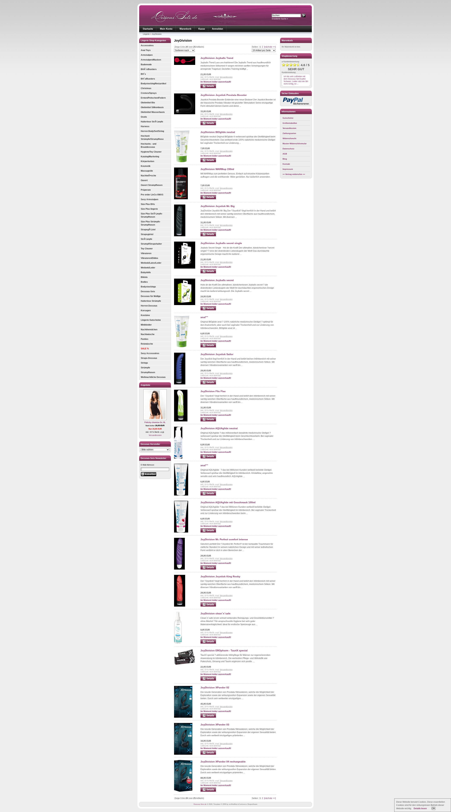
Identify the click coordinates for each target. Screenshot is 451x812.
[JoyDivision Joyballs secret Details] (208, 309)
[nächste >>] (270, 47)
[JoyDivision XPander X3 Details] (208, 754)
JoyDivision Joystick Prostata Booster (223, 95)
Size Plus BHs (148, 204)
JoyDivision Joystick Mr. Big (217, 206)
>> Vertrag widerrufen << (294, 174)
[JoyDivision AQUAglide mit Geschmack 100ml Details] (208, 532)
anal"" (204, 317)
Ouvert (144, 180)
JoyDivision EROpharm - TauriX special (224, 650)
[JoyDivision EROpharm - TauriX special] (184, 664)
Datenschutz (288, 149)
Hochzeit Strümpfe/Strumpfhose (152, 137)
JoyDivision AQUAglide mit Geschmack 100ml (227, 502)
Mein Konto (166, 29)
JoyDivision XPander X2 (214, 687)
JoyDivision (157, 34)
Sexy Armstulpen (149, 199)
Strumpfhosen (148, 372)
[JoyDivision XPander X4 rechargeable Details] (208, 791)
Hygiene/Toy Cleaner (151, 152)
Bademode (146, 64)
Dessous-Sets (148, 291)
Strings (144, 363)
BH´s (143, 74)
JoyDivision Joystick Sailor (216, 354)
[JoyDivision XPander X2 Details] (208, 717)
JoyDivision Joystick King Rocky (220, 576)
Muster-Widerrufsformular (295, 143)
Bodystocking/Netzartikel (153, 83)
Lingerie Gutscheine (151, 320)
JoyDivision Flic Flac (213, 391)
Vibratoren (146, 253)
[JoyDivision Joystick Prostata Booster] (184, 113)
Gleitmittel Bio (148, 102)
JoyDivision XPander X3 (214, 724)
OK (433, 808)
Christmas (146, 88)
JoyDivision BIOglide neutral (217, 132)
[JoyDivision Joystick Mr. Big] (179, 235)
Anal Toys (146, 50)
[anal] (181, 346)
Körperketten (147, 161)
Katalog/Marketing (150, 156)
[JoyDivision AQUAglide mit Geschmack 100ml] (181, 532)
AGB (285, 154)
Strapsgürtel (147, 234)
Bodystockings (148, 286)
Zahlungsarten (289, 133)
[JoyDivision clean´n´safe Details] (208, 643)
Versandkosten (155, 435)
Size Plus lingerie (149, 209)
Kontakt (286, 164)
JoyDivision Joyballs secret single (221, 243)
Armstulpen (147, 55)
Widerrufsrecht (289, 138)
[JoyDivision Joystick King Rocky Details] (208, 606)
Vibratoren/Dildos (149, 258)
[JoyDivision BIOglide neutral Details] (208, 161)
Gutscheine (288, 118)
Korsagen (146, 310)
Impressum (288, 169)
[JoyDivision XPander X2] (183, 717)
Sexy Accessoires (150, 353)
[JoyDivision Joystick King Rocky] (179, 606)
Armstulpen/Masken (151, 60)
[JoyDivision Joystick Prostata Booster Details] (208, 124)
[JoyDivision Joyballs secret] (184, 304)
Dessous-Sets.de (200, 804)
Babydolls (146, 272)
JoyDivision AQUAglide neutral (219, 428)
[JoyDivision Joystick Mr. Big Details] (208, 235)
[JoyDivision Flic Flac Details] (208, 420)
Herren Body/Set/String (152, 131)
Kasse (201, 29)
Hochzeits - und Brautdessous (148, 145)
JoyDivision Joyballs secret (217, 280)
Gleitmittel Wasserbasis (153, 112)
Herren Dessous (149, 306)
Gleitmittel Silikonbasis (152, 107)
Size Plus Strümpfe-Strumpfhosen (150, 223)
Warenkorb (185, 29)
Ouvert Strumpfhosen (151, 185)
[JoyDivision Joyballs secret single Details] (208, 272)
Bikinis (144, 277)
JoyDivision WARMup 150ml (217, 169)
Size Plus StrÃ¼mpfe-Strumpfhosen (152, 215)
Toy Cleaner (147, 248)
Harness (145, 126)
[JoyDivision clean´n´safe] (178, 643)
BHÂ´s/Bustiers (149, 69)
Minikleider (146, 325)
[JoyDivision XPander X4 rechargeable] (183, 791)
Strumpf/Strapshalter (151, 244)
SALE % (145, 348)
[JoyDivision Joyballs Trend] (184, 64)
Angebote (145, 385)
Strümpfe (145, 367)
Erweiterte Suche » (280, 19)
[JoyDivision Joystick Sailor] (179, 383)
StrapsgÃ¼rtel (148, 229)
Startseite (148, 29)
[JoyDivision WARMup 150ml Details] (208, 198)
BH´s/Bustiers (148, 79)
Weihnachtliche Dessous (153, 377)
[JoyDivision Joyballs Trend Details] (208, 87)
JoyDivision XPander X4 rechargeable (223, 761)
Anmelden (217, 29)
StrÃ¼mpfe (146, 239)
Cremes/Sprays (149, 93)
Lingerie (146, 34)
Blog (285, 159)
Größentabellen (290, 123)
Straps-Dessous (149, 358)
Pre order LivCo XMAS (152, 194)
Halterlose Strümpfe (151, 301)
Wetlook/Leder (148, 267)
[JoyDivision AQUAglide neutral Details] (208, 458)
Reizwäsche (147, 344)
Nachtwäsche (148, 334)
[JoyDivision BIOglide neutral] (181, 161)
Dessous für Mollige (151, 296)
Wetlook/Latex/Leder (151, 263)
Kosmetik (145, 166)
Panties (144, 339)
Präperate (146, 190)
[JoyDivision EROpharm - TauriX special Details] (208, 680)
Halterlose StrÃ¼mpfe (152, 121)
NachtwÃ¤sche (148, 175)
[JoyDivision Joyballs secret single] (184, 268)
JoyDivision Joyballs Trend (216, 58)
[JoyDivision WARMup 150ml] (181, 198)
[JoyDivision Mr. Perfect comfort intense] (179, 569)
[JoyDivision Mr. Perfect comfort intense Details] (208, 569)
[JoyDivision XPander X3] (183, 754)
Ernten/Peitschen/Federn (153, 98)
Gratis (144, 117)
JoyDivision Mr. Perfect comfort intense (224, 539)
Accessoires (147, 45)
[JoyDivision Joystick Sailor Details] (208, 383)
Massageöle (147, 171)
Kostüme (145, 315)
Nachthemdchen (149, 329)
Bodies (144, 282)
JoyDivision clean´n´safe (215, 613)
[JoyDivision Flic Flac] (180, 420)
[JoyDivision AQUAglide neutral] (178, 458)
